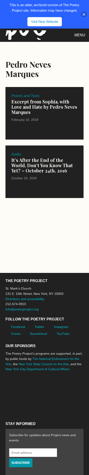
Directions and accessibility (24, 299)
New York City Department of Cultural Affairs (37, 369)
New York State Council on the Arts (43, 364)
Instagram (61, 327)
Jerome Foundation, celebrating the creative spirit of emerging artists (47, 386)
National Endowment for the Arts (18, 386)
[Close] (84, 14)
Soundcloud (38, 333)
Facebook (18, 327)
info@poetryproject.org (22, 309)
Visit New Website (44, 22)
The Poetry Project (25, 35)
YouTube (63, 333)
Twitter (39, 327)
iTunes (16, 333)
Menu (79, 35)
